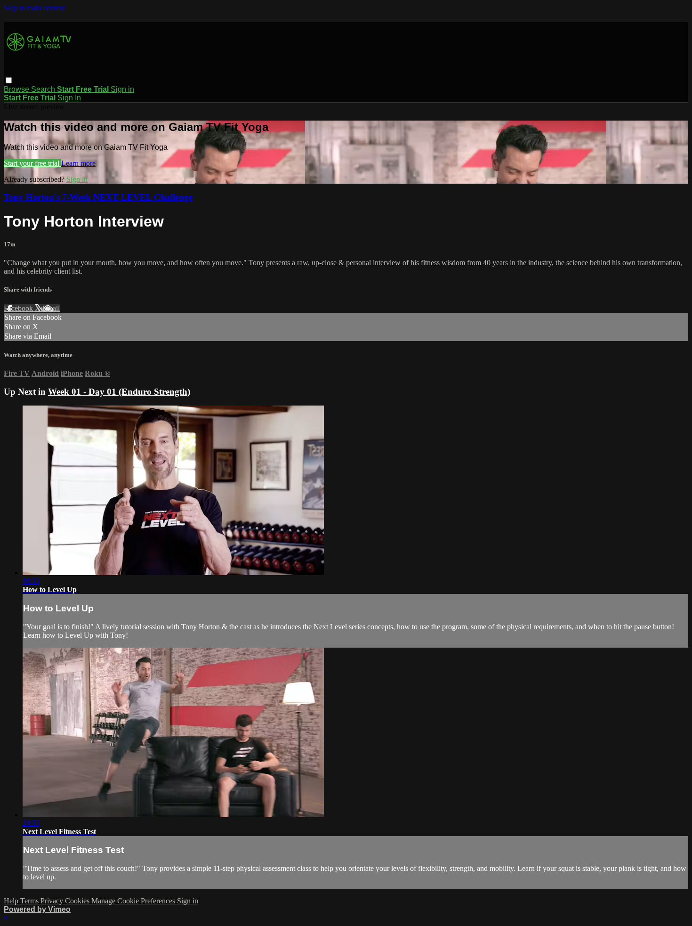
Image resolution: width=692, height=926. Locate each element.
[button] (9, 80)
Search (44, 89)
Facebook (19, 308)
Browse (17, 89)
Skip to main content (34, 8)
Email (51, 308)
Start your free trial (32, 163)
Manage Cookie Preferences (134, 901)
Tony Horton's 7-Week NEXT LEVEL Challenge (98, 197)
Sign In (69, 98)
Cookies (78, 901)
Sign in (122, 89)
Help (12, 901)
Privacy (52, 901)
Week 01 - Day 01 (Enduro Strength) (119, 392)
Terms (30, 901)
